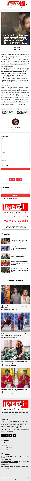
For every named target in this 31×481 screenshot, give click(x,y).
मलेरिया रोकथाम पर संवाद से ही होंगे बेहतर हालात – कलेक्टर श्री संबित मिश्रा (7, 112)
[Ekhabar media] (15, 121)
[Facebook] (10, 179)
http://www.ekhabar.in (15, 129)
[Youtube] (14, 435)
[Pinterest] (17, 179)
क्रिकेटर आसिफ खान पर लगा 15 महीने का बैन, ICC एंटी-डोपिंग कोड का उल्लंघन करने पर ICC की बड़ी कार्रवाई (20, 248)
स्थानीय (2, 459)
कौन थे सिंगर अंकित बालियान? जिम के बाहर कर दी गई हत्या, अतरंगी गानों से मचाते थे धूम (20, 255)
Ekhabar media (16, 47)
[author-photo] (2, 309)
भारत (15, 32)
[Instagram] (7, 435)
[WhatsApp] (20, 179)
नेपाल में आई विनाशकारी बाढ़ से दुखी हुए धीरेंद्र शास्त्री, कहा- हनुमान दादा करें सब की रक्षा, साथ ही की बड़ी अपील (20, 263)
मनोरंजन (2, 469)
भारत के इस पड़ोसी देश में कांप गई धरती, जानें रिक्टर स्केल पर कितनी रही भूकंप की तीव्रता (22, 112)
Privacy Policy (18, 198)
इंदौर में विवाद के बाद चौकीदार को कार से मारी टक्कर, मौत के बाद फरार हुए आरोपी (19, 241)
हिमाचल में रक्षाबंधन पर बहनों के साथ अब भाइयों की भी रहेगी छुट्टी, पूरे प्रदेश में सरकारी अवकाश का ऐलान (20, 270)
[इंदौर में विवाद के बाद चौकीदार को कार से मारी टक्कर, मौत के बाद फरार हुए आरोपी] (5, 241)
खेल (2, 464)
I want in (14, 195)
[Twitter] (13, 179)
